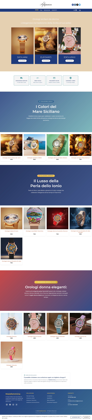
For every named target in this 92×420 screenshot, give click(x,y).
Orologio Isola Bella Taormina (34, 231)
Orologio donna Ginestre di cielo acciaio (80, 231)
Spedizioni (47, 10)
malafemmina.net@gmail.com (75, 401)
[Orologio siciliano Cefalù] (34, 145)
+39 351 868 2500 (72, 397)
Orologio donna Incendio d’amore (57, 231)
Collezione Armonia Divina (32, 402)
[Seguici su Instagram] (75, 5)
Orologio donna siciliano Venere (57, 157)
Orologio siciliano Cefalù (34, 157)
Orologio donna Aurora (34, 336)
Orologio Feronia (11, 336)
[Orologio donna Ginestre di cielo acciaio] (80, 218)
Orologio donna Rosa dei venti (11, 157)
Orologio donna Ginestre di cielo (11, 261)
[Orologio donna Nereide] (57, 324)
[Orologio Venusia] (11, 352)
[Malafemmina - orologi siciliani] (46, 4)
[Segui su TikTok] (77, 5)
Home (36, 10)
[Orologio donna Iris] (80, 324)
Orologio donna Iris (80, 336)
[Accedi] (80, 10)
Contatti (54, 10)
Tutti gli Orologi (30, 396)
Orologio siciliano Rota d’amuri (80, 157)
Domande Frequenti (52, 402)
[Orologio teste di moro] (11, 218)
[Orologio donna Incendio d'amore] (57, 218)
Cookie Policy (53, 412)
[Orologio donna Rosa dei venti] (11, 145)
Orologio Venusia (11, 365)
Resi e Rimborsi (51, 400)
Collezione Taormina (31, 400)
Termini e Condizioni (46, 412)
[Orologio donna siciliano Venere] (57, 145)
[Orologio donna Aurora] (34, 324)
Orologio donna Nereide (57, 336)
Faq (41, 10)
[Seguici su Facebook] (73, 5)
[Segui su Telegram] (80, 5)
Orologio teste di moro (11, 231)
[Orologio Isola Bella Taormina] (34, 218)
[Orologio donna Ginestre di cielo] (11, 248)
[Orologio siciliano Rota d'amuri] (80, 145)
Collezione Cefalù (30, 398)
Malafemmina (42, 410)
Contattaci (49, 396)
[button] (75, 10)
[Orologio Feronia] (11, 324)
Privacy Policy (38, 412)
